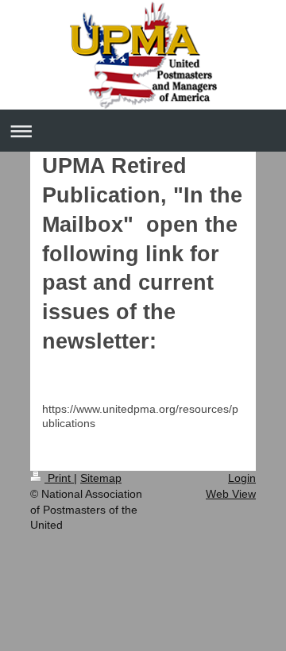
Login (242, 478)
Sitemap (101, 478)
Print (59, 478)
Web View (231, 493)
